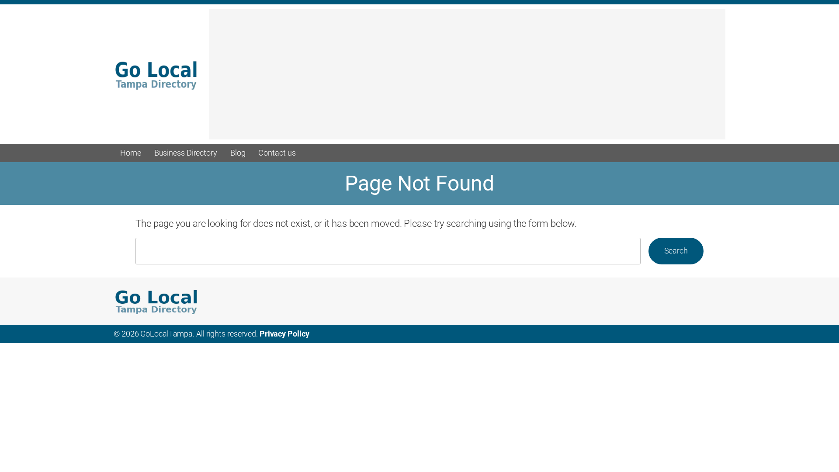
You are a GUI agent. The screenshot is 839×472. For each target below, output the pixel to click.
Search (676, 250)
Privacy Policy (284, 333)
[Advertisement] (467, 78)
